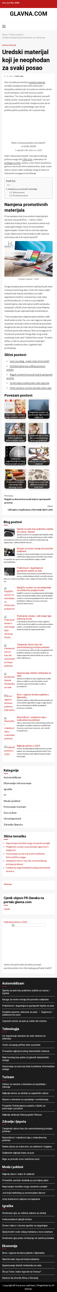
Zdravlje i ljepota (13, 824)
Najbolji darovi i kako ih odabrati (18, 1174)
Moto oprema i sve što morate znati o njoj (30, 387)
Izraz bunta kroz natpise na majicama (21, 1199)
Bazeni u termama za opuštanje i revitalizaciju (25, 1099)
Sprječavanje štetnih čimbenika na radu (21, 1265)
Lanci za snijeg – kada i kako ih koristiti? (29, 361)
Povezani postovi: (20, 195)
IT (5, 794)
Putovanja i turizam (15, 806)
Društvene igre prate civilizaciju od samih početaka (28, 1238)
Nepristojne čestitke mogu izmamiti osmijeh (24, 1186)
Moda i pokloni (9, 45)
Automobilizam (12, 777)
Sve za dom (10, 812)
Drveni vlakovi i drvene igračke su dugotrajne (25, 1225)
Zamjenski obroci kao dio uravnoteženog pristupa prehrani (33, 646)
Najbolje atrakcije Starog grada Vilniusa (22, 1114)
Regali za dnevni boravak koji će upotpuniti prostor (27, 499)
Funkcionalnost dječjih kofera (17, 1219)
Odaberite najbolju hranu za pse (18, 1152)
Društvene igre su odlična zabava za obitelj (24, 1213)
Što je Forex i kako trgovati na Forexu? (21, 1271)
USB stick (27, 159)
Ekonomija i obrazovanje (17, 783)
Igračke (8, 789)
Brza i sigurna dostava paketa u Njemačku (23, 1253)
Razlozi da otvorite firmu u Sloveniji (20, 1278)
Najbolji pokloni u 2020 (28, 745)
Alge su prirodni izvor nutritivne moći (20, 1159)
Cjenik (7, 908)
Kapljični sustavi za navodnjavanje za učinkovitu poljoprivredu (34, 589)
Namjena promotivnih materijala (22, 189)
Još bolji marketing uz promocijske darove (23, 1192)
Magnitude (42, 1285)
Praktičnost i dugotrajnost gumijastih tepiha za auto (30, 569)
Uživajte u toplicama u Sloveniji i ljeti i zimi (30, 508)
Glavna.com (28, 13)
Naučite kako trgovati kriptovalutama (20, 1259)
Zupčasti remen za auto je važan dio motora (24, 1021)
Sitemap (8, 884)
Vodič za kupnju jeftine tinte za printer (21, 1045)
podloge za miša (12, 162)
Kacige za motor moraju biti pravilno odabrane (25, 999)
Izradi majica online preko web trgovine (29, 382)
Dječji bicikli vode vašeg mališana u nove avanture (27, 1231)
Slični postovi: (19, 192)
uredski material (37, 82)
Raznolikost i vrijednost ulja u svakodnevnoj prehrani (31, 718)
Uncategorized (12, 818)
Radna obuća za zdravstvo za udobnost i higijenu (27, 1146)
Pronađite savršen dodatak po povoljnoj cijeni (25, 1180)
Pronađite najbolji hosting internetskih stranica (26, 1051)
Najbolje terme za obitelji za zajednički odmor (25, 1093)
